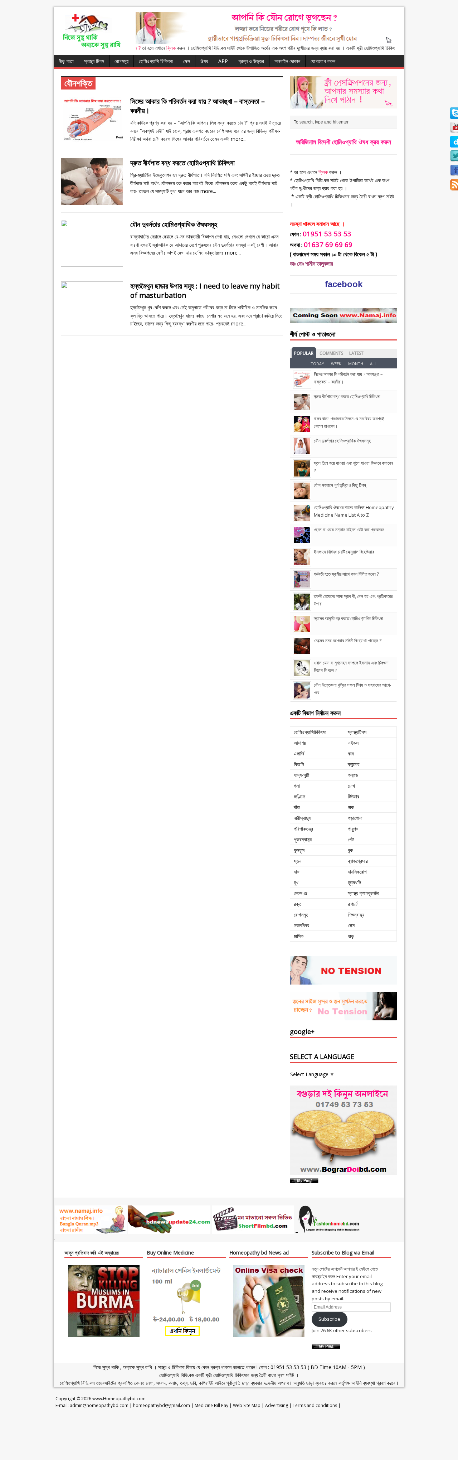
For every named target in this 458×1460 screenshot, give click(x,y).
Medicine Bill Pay (211, 1405)
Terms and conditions (315, 1405)
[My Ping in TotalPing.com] (304, 1178)
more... (239, 138)
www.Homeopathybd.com (119, 1399)
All (373, 363)
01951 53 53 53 (287, 1367)
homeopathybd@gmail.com (161, 1405)
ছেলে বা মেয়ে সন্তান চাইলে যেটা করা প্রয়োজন (349, 529)
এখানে (138, 47)
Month (355, 363)
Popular (303, 353)
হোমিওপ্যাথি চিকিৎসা (156, 61)
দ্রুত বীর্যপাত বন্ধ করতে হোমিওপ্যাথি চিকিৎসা (182, 163)
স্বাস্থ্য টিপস (94, 61)
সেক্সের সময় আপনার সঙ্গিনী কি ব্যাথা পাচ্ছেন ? (347, 640)
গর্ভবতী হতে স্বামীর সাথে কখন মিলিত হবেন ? (346, 574)
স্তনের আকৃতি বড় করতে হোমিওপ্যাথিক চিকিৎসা (348, 618)
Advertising (276, 1405)
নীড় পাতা (66, 61)
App (223, 61)
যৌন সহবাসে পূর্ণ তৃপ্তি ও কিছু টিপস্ (340, 485)
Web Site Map (246, 1405)
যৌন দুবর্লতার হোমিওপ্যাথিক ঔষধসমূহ (173, 224)
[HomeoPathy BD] (91, 47)
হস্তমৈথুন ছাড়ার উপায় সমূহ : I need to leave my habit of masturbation (205, 290)
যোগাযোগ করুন (323, 61)
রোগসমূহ (121, 61)
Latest (356, 353)
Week (336, 363)
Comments (331, 353)
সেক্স (186, 61)
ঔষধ (204, 61)
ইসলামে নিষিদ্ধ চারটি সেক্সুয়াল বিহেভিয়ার (344, 551)
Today (317, 363)
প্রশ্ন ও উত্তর (251, 61)
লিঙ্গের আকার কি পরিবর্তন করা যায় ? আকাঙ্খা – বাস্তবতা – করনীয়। (197, 105)
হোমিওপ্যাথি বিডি (173, 1375)
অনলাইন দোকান (287, 61)
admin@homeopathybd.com (99, 1405)
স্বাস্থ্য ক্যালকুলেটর (363, 893)
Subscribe (329, 1319)
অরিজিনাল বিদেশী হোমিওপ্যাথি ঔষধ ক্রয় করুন (343, 141)
